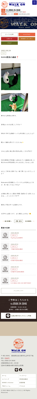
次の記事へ (28, 221)
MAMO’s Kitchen (7, 382)
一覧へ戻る (18, 221)
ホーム (4, 375)
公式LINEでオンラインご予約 (21, 316)
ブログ (9, 43)
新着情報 (22, 382)
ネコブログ (26, 34)
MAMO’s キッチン (27, 38)
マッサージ (22, 375)
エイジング (5, 379)
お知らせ (9, 38)
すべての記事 (9, 34)
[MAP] (24, 12)
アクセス (22, 386)
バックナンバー (18, 290)
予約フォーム (6, 386)
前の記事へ (8, 221)
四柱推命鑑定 (23, 379)
